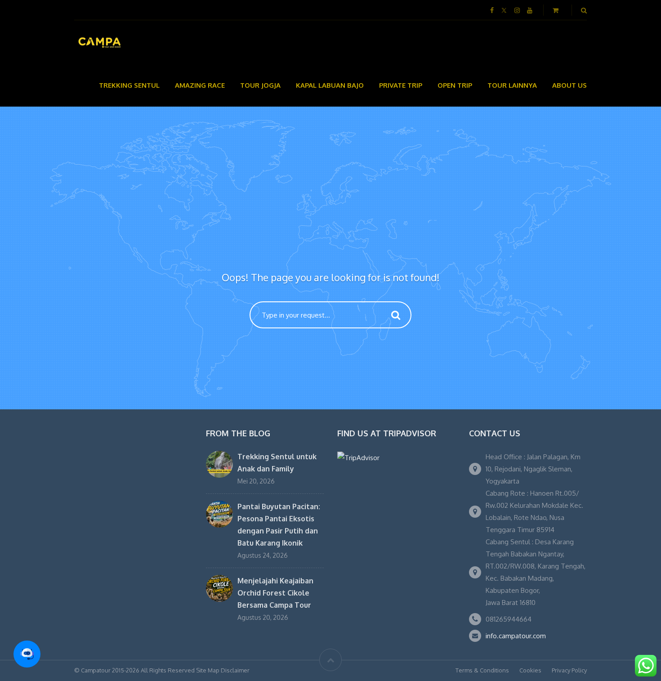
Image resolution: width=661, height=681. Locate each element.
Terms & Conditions (482, 670)
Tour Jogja (260, 85)
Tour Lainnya (512, 85)
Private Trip (400, 85)
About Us (569, 85)
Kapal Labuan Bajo (330, 85)
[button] (26, 654)
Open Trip (455, 85)
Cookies (530, 670)
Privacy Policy (569, 670)
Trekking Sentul (129, 85)
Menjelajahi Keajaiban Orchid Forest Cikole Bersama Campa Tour (275, 592)
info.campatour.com (516, 636)
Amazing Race (200, 85)
